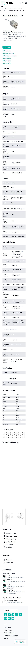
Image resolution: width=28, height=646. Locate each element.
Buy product (7, 47)
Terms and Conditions (10, 633)
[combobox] (11, 610)
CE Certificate (9, 544)
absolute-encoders (16, 8)
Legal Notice (7, 627)
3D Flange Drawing (10, 541)
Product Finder (3, 10)
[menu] (1, 6)
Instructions (7, 60)
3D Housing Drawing (11, 539)
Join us (6, 638)
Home (1, 8)
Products (7, 8)
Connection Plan (9, 53)
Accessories (7, 63)
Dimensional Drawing (10, 55)
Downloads (7, 58)
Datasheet (7, 50)
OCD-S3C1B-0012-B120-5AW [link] (16, 10)
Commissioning (9, 562)
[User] (20, 3)
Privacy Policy (8, 630)
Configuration (9, 559)
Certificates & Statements (11, 635)
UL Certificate (9, 547)
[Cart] (26, 3)
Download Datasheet (11, 533)
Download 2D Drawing (11, 536)
